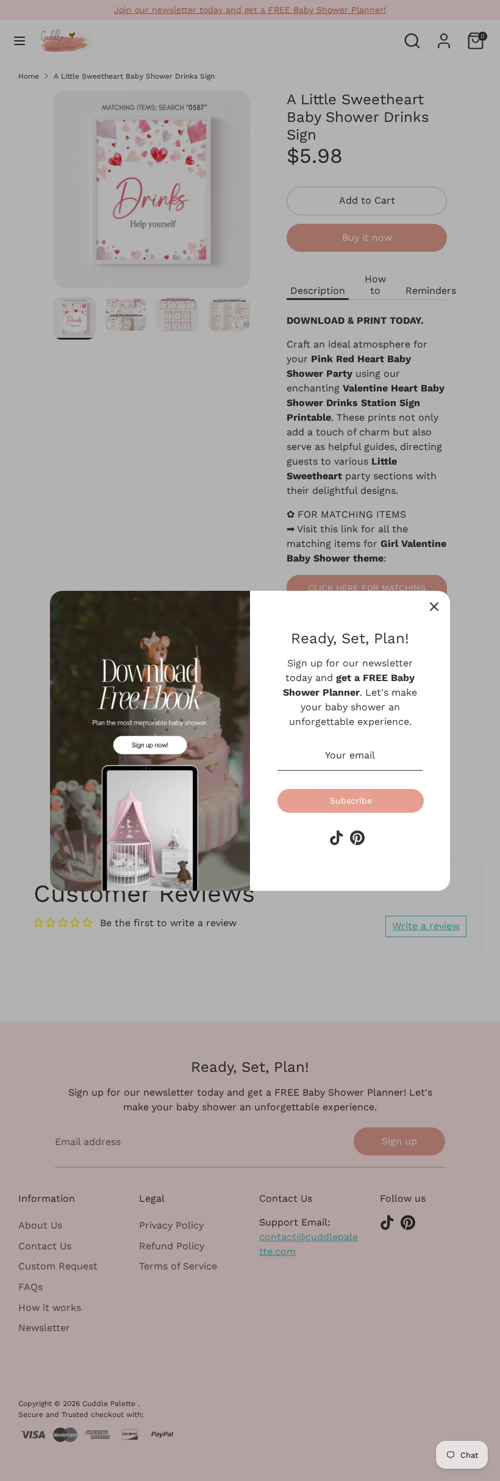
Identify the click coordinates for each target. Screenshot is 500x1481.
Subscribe (351, 800)
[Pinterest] (357, 837)
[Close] (434, 606)
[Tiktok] (336, 837)
